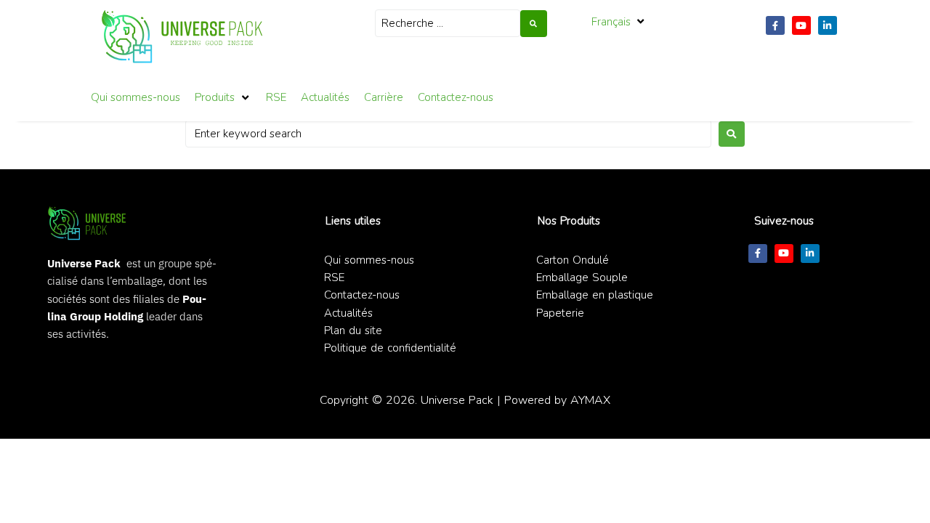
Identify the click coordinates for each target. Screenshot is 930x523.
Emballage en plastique (594, 295)
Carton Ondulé (572, 260)
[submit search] (533, 23)
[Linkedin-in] (827, 25)
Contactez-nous (362, 295)
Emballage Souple (582, 277)
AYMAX (590, 400)
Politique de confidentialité (390, 348)
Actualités (348, 313)
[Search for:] (448, 133)
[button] (619, 21)
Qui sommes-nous (369, 260)
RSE (334, 277)
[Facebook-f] (775, 25)
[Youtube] (801, 25)
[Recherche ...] (447, 23)
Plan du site (353, 330)
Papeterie (560, 313)
